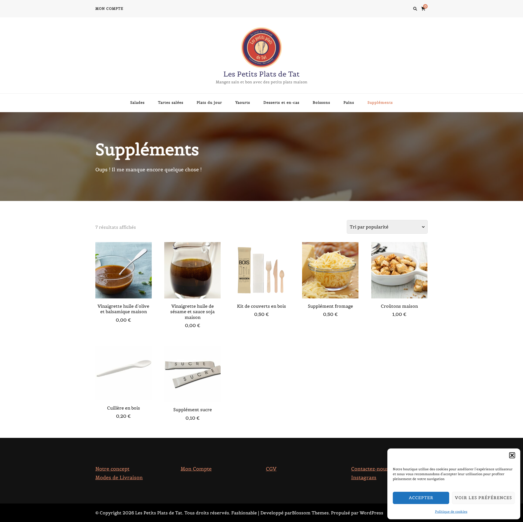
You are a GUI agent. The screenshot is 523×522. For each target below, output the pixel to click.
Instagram (363, 477)
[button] (512, 455)
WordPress (371, 512)
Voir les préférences (483, 497)
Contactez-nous (369, 469)
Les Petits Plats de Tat (261, 73)
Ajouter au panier (123, 271)
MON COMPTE (109, 8)
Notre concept (112, 469)
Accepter (421, 497)
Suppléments (380, 102)
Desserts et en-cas (281, 102)
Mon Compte (196, 469)
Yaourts (242, 102)
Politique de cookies (451, 511)
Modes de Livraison (119, 477)
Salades (137, 102)
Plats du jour (209, 102)
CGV (271, 469)
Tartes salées (170, 102)
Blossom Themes (310, 512)
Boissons (321, 102)
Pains (348, 102)
